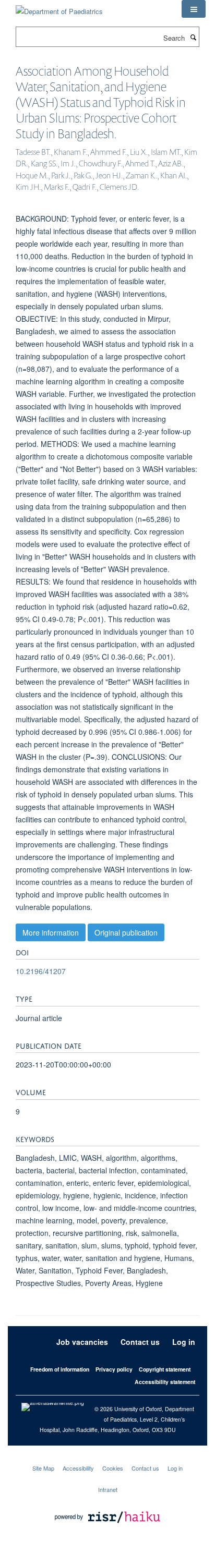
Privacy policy (114, 1369)
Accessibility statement (165, 1382)
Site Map (43, 1468)
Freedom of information (59, 1369)
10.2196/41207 (41, 971)
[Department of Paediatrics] (59, 8)
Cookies (112, 1468)
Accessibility (78, 1468)
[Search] (193, 37)
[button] (194, 9)
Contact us (140, 1342)
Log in (183, 1342)
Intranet (107, 1489)
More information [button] (50, 932)
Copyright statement (164, 1369)
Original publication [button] (126, 932)
